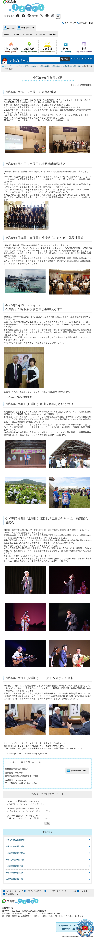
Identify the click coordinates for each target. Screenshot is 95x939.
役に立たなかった (40, 804)
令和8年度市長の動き (15, 846)
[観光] (66, 47)
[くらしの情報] (11, 47)
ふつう (26, 804)
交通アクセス (27, 28)
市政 (21, 66)
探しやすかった (16, 818)
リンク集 (83, 891)
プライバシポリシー (35, 891)
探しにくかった (43, 818)
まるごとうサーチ (15, 59)
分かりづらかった (46, 811)
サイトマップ (70, 23)
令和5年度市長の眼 (71, 66)
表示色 (35, 16)
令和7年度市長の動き (15, 840)
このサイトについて (14, 891)
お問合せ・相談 (86, 23)
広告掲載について (13, 894)
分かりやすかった (17, 811)
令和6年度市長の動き (15, 853)
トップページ (11, 66)
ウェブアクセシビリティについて (62, 891)
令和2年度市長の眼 (14, 866)
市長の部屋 (44, 66)
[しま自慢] (47, 47)
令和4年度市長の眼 (14, 873)
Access (10, 28)
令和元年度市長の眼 (15, 860)
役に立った (14, 804)
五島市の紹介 (31, 66)
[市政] (84, 47)
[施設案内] (29, 47)
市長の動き (56, 66)
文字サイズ (9, 16)
